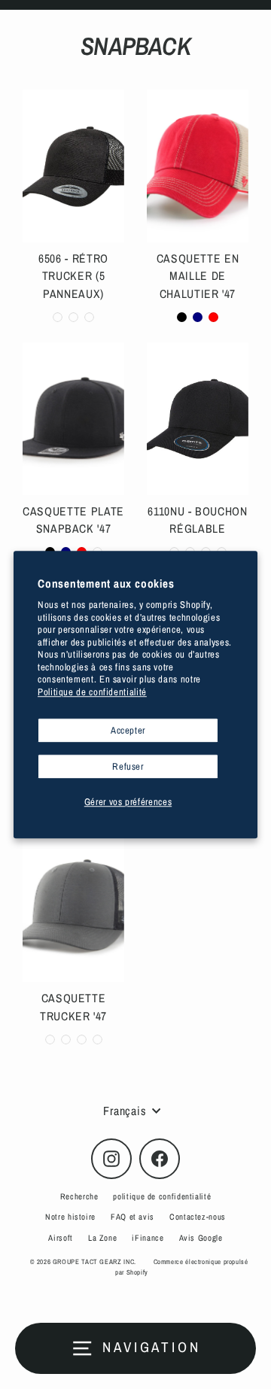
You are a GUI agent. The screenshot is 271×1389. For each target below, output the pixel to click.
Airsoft (60, 1237)
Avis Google (201, 1237)
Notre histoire (70, 1216)
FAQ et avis (132, 1216)
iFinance (147, 1237)
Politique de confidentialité (92, 691)
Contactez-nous (197, 1216)
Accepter (128, 730)
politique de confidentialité (162, 1196)
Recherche (79, 1196)
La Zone (102, 1237)
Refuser (127, 766)
